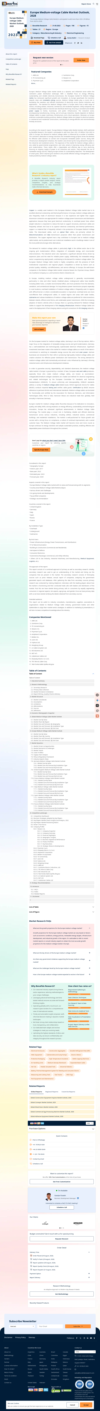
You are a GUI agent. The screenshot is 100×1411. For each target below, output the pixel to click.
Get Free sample (55, 42)
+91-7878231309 (82, 1366)
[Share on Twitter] (78, 43)
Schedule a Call (56, 38)
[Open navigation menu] (97, 4)
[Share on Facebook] (74, 43)
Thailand (30, 1376)
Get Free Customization (61, 1182)
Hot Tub (33, 1067)
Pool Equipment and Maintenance (42, 1079)
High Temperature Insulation (58, 1059)
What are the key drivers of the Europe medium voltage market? (54, 953)
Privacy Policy (20, 1337)
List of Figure (34, 912)
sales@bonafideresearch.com (84, 1373)
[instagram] (84, 1338)
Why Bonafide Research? (14, 74)
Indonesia (66, 1359)
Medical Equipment (87, 558)
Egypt (65, 1355)
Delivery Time (34, 1252)
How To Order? (9, 1369)
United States (32, 1382)
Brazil (53, 1352)
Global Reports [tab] (36, 1092)
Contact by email (38, 1159)
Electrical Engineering (75, 33)
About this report (11, 54)
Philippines (43, 1365)
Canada (65, 1352)
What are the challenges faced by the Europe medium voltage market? (56, 968)
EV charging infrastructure (65, 305)
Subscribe (76, 1326)
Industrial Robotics (66, 1067)
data (48, 235)
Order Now (81, 60)
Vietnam (42, 1382)
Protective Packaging (38, 1059)
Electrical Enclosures (38, 1051)
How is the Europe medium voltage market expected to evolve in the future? (58, 974)
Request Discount (61, 1239)
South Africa (55, 1369)
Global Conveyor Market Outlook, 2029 (43, 1102)
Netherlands (32, 1365)
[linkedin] (87, 1338)
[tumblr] (94, 1338)
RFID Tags (70, 1075)
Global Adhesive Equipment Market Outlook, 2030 (47, 1116)
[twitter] (80, 1338)
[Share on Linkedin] (81, 43)
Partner (6, 1362)
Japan (41, 1362)
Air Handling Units (37, 1063)
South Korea (67, 1369)
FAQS (6, 1379)
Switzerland (55, 1372)
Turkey (41, 1376)
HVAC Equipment (36, 1055)
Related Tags (10, 79)
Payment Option (35, 1274)
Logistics (32, 561)
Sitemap (32, 1337)
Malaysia (54, 1362)
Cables (31, 98)
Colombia (54, 1355)
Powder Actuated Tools (48, 1067)
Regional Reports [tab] (51, 1092)
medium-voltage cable (51, 385)
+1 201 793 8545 (38, 1154)
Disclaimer (8, 1337)
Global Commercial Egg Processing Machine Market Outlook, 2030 (52, 1112)
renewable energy (49, 100)
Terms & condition (10, 1376)
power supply (34, 111)
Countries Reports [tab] (68, 1092)
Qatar (65, 1365)
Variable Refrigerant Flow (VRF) (80, 1051)
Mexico (65, 1362)
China (41, 1355)
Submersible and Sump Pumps (57, 1055)
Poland (53, 1365)
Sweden (42, 1372)
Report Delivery (35, 1277)
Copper (31, 210)
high (69, 248)
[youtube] (90, 1338)
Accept (86, 1405)
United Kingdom (66, 1377)
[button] (92, 4)
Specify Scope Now (41, 450)
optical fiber (64, 232)
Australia (42, 1352)
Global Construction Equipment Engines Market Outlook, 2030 (51, 1098)
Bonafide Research (40, 26)
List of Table (33, 907)
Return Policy (8, 1372)
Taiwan (65, 1372)
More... (33, 83)
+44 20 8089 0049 (39, 1149)
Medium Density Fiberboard (57, 1063)
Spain (29, 1372)
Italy (29, 1362)
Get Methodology (61, 1294)
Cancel (72, 1405)
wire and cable (81, 371)
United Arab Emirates (55, 1377)
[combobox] (90, 1123)
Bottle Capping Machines (81, 1059)
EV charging (83, 308)
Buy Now (37, 42)
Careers (6, 1359)
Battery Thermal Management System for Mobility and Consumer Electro (55, 1071)
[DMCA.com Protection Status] (66, 1390)
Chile (29, 1355)
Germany (42, 1359)
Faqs (7, 69)
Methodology (8, 1355)
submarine (32, 297)
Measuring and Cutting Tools (40, 1075)
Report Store (86, 4)
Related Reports (11, 84)
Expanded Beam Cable (77, 1063)
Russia (30, 1369)
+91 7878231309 (39, 1145)
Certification (77, 387)
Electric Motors (76, 1055)
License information (11, 1365)
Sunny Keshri (72, 38)
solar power (83, 352)
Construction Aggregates (57, 1051)
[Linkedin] (83, 328)
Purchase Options (37, 1128)
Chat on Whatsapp (39, 1140)
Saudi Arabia (43, 1369)
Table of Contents (11, 64)
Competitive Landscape (13, 59)
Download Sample (46, 192)
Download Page (39, 38)
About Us (7, 1352)
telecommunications (36, 235)
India (53, 1359)
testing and (53, 387)
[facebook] (76, 1338)
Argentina (31, 1352)
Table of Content (35, 674)
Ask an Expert (39, 329)
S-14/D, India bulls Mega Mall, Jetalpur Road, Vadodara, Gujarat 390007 (85, 1359)
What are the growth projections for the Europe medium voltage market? (57, 928)
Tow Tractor (58, 1075)
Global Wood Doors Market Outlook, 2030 (44, 1107)
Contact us (7, 1382)
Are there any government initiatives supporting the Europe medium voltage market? (59, 960)
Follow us (70, 1338)
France (30, 1359)
